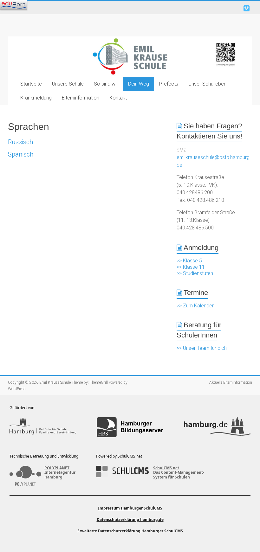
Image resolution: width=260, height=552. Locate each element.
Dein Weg (138, 84)
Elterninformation (80, 98)
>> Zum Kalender (195, 306)
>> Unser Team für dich (202, 348)
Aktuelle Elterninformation (230, 382)
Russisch (20, 142)
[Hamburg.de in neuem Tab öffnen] (217, 427)
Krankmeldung (36, 98)
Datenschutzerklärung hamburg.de (130, 519)
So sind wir (106, 84)
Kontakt (118, 98)
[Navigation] (13, 5)
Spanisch (20, 154)
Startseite (31, 84)
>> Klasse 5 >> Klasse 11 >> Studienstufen (195, 267)
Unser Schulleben (207, 84)
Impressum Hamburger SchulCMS (130, 508)
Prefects (168, 84)
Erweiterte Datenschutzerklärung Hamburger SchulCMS (130, 531)
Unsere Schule (68, 84)
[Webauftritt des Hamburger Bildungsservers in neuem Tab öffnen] (130, 427)
